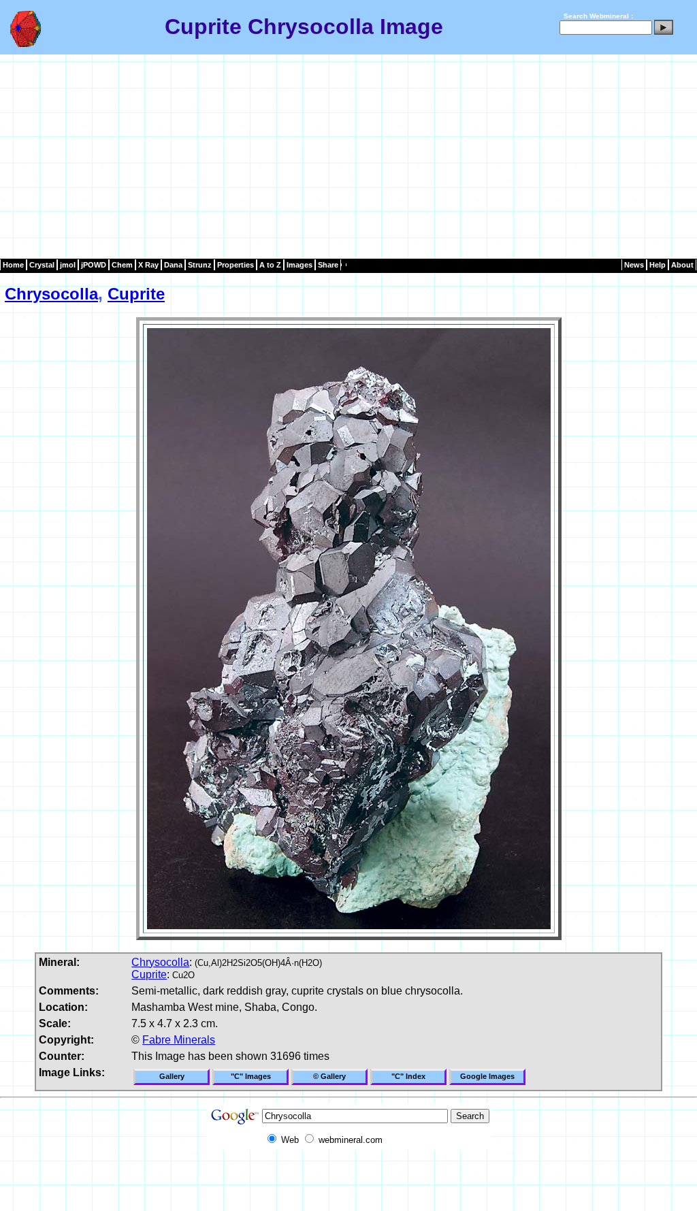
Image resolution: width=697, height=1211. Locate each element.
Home (13, 265)
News (634, 265)
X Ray (148, 265)
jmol (68, 265)
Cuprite (136, 294)
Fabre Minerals (178, 1040)
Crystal (41, 265)
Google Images (487, 1076)
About (682, 265)
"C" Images (251, 1076)
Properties (235, 265)
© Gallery (329, 1076)
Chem (122, 265)
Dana (173, 265)
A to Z (270, 265)
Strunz (200, 265)
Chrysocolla (51, 294)
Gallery (171, 1076)
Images (299, 265)
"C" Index (408, 1076)
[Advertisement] (348, 156)
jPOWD (93, 265)
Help (657, 265)
